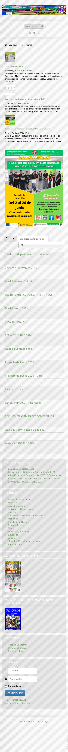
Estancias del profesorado (16, 66)
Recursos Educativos (17, 389)
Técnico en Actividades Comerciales (26, 515)
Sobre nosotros (26, 721)
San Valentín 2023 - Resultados (23, 402)
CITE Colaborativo (17, 648)
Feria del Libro (15, 651)
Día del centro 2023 (16, 308)
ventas (11, 538)
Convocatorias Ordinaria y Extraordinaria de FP (25, 99)
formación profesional (19, 499)
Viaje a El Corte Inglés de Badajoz (24, 429)
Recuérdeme (14, 686)
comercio (12, 503)
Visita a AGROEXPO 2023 (19, 443)
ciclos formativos (16, 506)
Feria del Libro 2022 (16, 322)
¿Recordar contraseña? (19, 703)
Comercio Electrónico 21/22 (21, 268)
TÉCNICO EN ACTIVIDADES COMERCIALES (29, 416)
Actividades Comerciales (20, 509)
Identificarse (15, 693)
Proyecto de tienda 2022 (19, 362)
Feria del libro (15, 544)
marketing (13, 519)
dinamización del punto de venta (24, 541)
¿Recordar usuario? (17, 700)
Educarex (13, 512)
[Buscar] (7, 239)
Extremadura (14, 525)
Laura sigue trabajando (18, 349)
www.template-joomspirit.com (67, 742)
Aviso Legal (43, 721)
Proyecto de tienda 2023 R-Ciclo (24, 375)
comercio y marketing (19, 531)
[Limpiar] (13, 239)
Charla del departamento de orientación (28, 254)
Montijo (11, 528)
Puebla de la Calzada (18, 522)
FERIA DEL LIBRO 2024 (18, 335)
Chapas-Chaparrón (17, 645)
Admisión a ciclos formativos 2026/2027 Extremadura (27, 128)
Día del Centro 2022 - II (18, 281)
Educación (13, 535)
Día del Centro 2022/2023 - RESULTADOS (29, 295)
